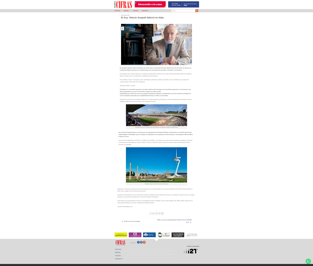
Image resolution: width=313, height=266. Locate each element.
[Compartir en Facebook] (150, 213)
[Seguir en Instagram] (141, 242)
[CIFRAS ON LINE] (123, 4)
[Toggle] (175, 253)
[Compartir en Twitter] (153, 213)
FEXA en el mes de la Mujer (132, 221)
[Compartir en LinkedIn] (162, 213)
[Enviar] (196, 10)
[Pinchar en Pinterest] (159, 213)
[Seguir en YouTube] (144, 242)
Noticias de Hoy (125, 15)
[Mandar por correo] (156, 213)
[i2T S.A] (191, 251)
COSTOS (135, 10)
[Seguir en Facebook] (138, 242)
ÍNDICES (126, 10)
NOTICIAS (117, 10)
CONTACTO (145, 10)
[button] (308, 261)
